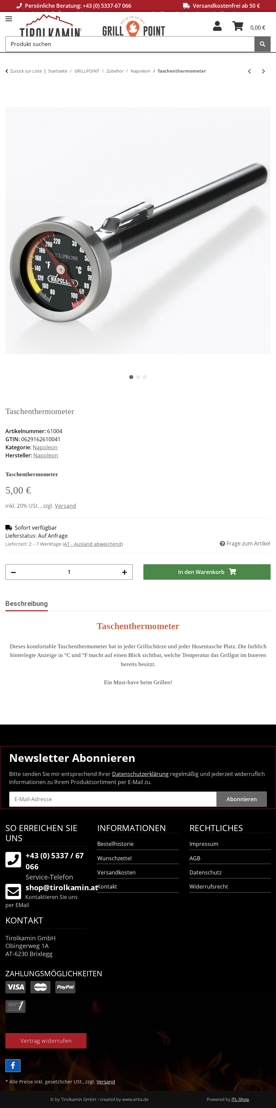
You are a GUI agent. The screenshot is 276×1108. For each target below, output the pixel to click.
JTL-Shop (240, 1099)
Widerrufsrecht (208, 886)
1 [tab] (131, 377)
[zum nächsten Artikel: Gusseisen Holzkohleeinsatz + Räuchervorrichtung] (263, 71)
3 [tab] (145, 377)
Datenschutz (205, 872)
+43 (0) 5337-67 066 (107, 5)
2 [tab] (138, 377)
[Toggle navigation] (8, 16)
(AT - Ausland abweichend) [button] (93, 544)
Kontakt (107, 886)
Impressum (203, 844)
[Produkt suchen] (262, 44)
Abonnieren (242, 799)
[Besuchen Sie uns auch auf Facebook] (13, 1065)
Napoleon (45, 447)
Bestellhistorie (115, 844)
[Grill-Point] (144, 30)
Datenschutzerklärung (140, 774)
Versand (65, 505)
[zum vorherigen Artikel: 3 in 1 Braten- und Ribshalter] (249, 71)
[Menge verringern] (13, 572)
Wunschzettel (114, 858)
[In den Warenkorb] (10, 94)
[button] (217, 28)
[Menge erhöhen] (124, 572)
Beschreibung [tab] (26, 604)
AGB (194, 858)
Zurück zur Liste (26, 71)
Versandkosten (116, 872)
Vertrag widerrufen (46, 1040)
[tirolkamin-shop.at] (61, 30)
